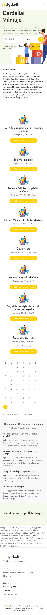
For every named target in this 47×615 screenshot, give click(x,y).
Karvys (38, 79)
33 (17, 385)
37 (5, 389)
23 (29, 376)
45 (17, 393)
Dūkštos (11, 76)
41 (29, 389)
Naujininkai (25, 84)
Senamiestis (7, 92)
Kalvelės (22, 79)
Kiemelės (6, 82)
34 (23, 385)
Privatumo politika (10, 587)
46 (23, 393)
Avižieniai (14, 74)
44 (11, 393)
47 (29, 393)
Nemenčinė (7, 87)
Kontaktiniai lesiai (19, 610)
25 (5, 380)
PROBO (40, 608)
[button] (6, 415)
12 (35, 367)
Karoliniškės (30, 79)
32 (11, 385)
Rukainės (33, 89)
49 (5, 398)
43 (5, 393)
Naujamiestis (15, 84)
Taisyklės (6, 590)
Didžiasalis (29, 74)
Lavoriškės (14, 82)
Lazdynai (22, 82)
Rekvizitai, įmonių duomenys (23, 608)
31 (5, 385)
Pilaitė (13, 89)
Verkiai (19, 95)
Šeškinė (15, 92)
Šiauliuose (7, 48)
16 (23, 372)
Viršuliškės (34, 95)
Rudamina (25, 89)
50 (11, 398)
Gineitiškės (29, 76)
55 (5, 402)
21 (17, 376)
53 (29, 398)
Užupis (26, 97)
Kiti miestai (7, 576)
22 (23, 376)
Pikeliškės (6, 89)
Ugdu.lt (10, 606)
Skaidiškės (23, 92)
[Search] (44, 4)
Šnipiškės (31, 92)
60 (35, 402)
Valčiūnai (13, 95)
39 (17, 389)
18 (35, 372)
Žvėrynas (19, 97)
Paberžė (23, 87)
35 (29, 385)
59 (29, 402)
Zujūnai (12, 97)
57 (17, 402)
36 (35, 385)
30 (35, 380)
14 (11, 372)
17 (29, 372)
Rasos (19, 89)
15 (17, 372)
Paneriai (30, 87)
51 (17, 398)
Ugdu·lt (12, 4)
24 (35, 376)
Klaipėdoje (36, 46)
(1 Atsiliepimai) (25, 346)
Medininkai (39, 82)
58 (23, 402)
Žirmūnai (6, 97)
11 (29, 367)
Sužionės (39, 92)
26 (11, 380)
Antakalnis (6, 74)
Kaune (27, 46)
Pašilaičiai (37, 87)
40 (23, 389)
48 (35, 393)
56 (11, 402)
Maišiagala (30, 82)
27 (17, 380)
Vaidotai (6, 95)
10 (23, 367)
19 (5, 376)
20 (11, 376)
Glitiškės (37, 76)
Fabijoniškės (19, 76)
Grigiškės (14, 79)
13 (5, 372)
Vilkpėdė (26, 95)
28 (23, 380)
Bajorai (21, 74)
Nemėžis (15, 87)
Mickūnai (6, 84)
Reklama (6, 583)
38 (11, 389)
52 (23, 398)
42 (35, 389)
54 (35, 398)
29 (29, 380)
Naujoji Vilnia (34, 84)
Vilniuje (21, 46)
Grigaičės (6, 79)
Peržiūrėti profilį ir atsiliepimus (23, 140)
